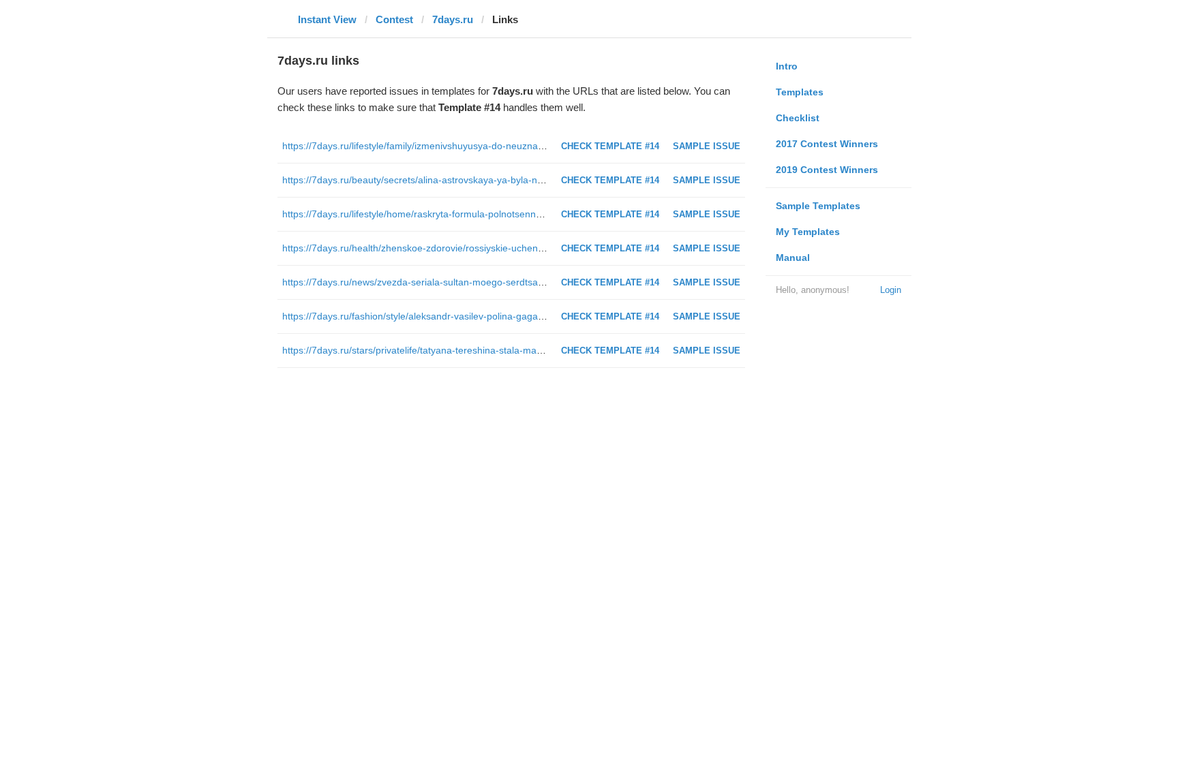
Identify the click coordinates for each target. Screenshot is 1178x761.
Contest (394, 19)
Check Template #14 (610, 146)
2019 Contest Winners (827, 169)
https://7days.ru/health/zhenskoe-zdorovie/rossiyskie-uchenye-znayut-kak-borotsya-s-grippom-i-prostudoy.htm (519, 248)
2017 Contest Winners (827, 143)
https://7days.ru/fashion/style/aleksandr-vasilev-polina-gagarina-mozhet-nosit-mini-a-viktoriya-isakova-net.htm (518, 316)
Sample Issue (706, 146)
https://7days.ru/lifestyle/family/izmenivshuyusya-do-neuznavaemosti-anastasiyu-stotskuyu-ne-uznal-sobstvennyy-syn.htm (544, 145)
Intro (787, 66)
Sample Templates (818, 205)
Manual (793, 257)
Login (890, 290)
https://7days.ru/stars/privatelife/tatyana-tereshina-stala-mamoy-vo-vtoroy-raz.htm (458, 350)
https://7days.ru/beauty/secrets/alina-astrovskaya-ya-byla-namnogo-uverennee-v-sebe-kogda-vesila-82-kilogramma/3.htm (545, 179)
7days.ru (452, 19)
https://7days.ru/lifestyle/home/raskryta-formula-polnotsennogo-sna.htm (436, 213)
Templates (800, 92)
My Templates (808, 231)
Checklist (797, 117)
